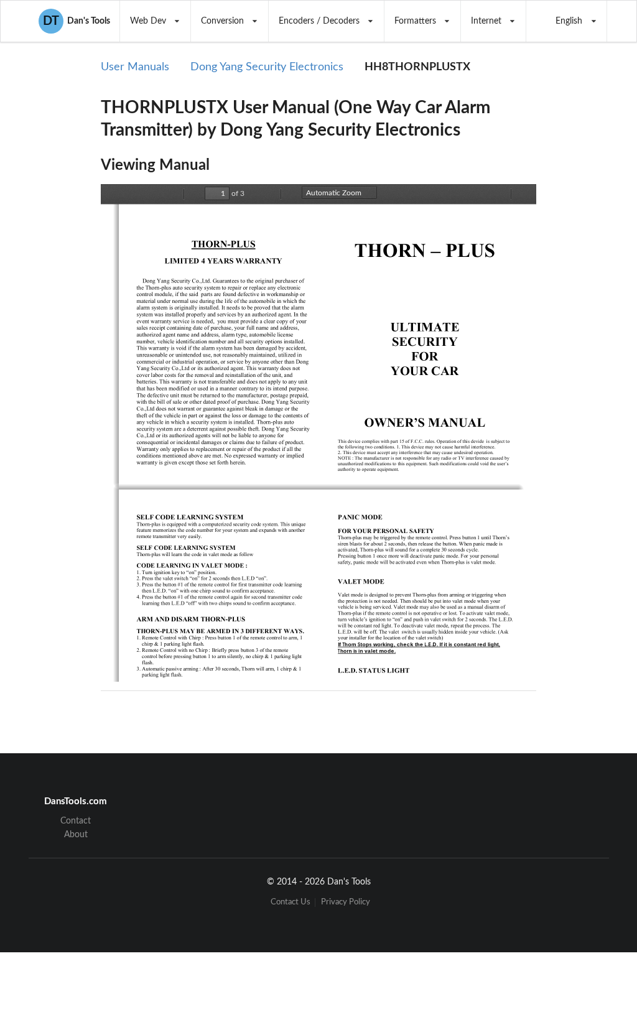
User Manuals (135, 67)
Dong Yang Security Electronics (266, 67)
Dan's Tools (76, 21)
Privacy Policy (345, 902)
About (76, 834)
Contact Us (290, 902)
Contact (75, 821)
